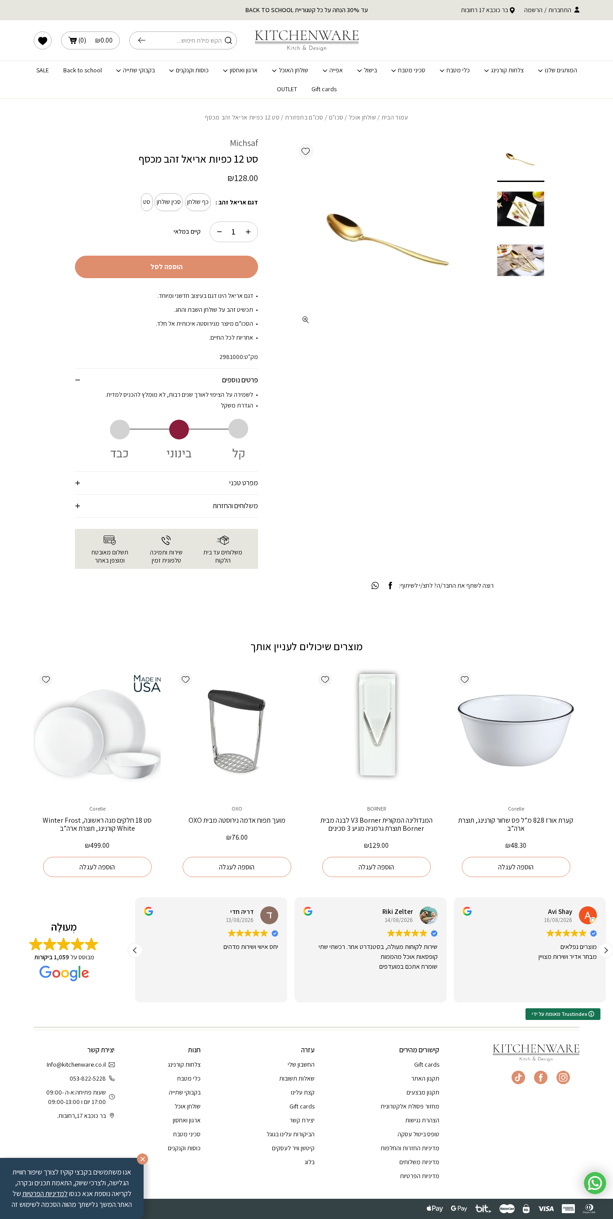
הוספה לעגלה (516, 867)
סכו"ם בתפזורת (304, 117)
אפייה (336, 70)
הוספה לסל (166, 266)
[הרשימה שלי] (43, 40)
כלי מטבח (458, 70)
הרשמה (533, 10)
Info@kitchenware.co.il (76, 1064)
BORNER (376, 808)
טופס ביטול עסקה (418, 1134)
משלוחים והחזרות (235, 505)
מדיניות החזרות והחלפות (410, 1148)
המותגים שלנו (561, 70)
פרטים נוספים (240, 380)
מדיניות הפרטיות (419, 1176)
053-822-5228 (88, 1078)
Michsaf (244, 143)
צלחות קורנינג (507, 70)
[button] (305, 151)
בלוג (310, 1162)
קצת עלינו (303, 1092)
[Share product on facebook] (390, 586)
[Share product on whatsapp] (375, 586)
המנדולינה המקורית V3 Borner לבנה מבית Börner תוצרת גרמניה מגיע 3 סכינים (376, 824)
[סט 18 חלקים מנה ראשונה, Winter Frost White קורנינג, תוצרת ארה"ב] (97, 730)
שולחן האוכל (293, 70)
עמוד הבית (394, 117)
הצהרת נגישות (422, 1120)
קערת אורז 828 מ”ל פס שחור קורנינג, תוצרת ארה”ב (516, 824)
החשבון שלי (301, 1064)
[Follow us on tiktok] (518, 1077)
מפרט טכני (243, 483)
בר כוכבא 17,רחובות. (81, 1116)
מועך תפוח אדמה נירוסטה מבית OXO (236, 820)
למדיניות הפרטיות (45, 1193)
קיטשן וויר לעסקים (293, 1148)
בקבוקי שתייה (139, 70)
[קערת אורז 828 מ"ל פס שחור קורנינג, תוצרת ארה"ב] (515, 730)
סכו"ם (336, 117)
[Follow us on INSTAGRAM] (563, 1077)
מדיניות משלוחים (419, 1162)
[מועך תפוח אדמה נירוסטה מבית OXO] (236, 730)
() (95, 40)
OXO (237, 808)
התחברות (559, 10)
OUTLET (287, 89)
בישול (370, 70)
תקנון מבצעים (423, 1092)
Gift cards (324, 89)
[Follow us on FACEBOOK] (540, 1077)
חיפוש (144, 40)
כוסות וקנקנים (192, 70)
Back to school (82, 70)
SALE (42, 70)
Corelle (516, 808)
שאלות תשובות (297, 1078)
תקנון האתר (425, 1078)
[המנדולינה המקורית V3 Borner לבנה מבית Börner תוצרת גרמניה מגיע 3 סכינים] (376, 730)
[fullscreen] (305, 319)
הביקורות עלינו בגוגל (291, 1134)
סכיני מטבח (411, 70)
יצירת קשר (302, 1120)
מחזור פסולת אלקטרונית (410, 1106)
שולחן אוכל (362, 117)
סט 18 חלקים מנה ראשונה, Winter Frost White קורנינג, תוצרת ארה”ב (97, 824)
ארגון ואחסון (244, 70)
